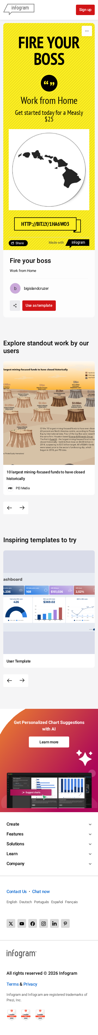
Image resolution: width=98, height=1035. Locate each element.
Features (15, 834)
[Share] (15, 305)
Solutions (15, 843)
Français (71, 902)
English (12, 902)
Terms (13, 984)
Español (57, 902)
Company (15, 863)
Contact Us (17, 891)
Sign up (85, 9)
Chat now (41, 891)
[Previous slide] (9, 508)
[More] (87, 31)
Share (20, 243)
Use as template (39, 305)
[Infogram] (18, 10)
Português (41, 902)
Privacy (30, 984)
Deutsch (25, 902)
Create (13, 824)
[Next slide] (22, 508)
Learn (12, 853)
